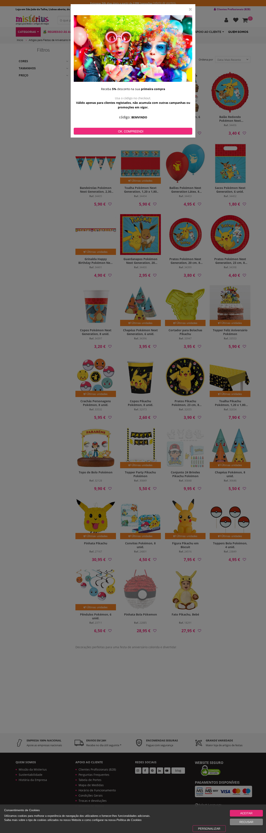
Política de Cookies (129, 820)
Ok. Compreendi (130, 131)
